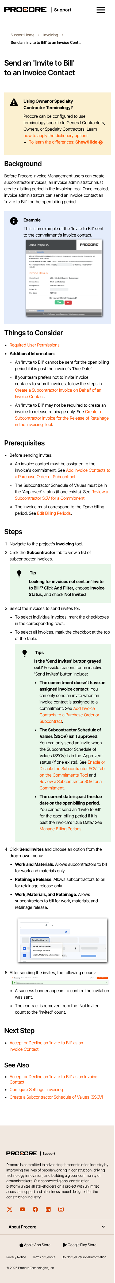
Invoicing (50, 35)
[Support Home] (56, 10)
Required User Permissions (35, 360)
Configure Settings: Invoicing (36, 1128)
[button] (100, 10)
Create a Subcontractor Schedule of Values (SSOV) (56, 1135)
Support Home (22, 35)
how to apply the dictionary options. (57, 135)
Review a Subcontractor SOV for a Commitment (58, 513)
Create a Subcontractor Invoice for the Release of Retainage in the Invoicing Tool (58, 433)
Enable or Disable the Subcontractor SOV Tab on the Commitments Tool (68, 803)
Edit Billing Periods (54, 528)
